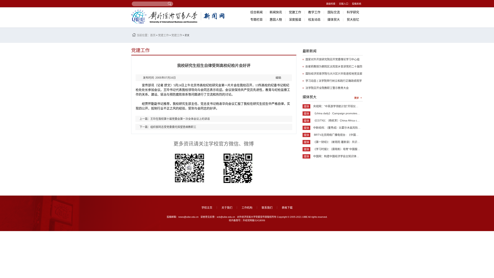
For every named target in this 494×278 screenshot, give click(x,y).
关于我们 (227, 207)
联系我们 (267, 207)
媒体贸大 (333, 19)
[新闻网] (178, 17)
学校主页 (206, 207)
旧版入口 (343, 4)
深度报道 (295, 19)
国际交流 (333, 12)
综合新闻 (256, 12)
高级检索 (330, 4)
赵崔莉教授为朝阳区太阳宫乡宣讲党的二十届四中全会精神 (332, 67)
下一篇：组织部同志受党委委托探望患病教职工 (168, 126)
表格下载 (287, 207)
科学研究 (353, 12)
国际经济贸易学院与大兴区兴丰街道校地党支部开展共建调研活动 (332, 74)
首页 (153, 35)
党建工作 (295, 12)
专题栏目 (256, 19)
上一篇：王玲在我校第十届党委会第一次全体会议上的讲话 (175, 118)
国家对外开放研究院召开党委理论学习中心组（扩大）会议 (331, 60)
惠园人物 (276, 19)
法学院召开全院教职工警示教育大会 (327, 87)
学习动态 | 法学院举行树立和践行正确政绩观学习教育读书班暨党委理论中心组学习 (332, 81)
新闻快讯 (276, 12)
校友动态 (314, 19)
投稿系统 (356, 4)
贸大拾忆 (353, 19)
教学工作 (314, 12)
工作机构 (247, 207)
